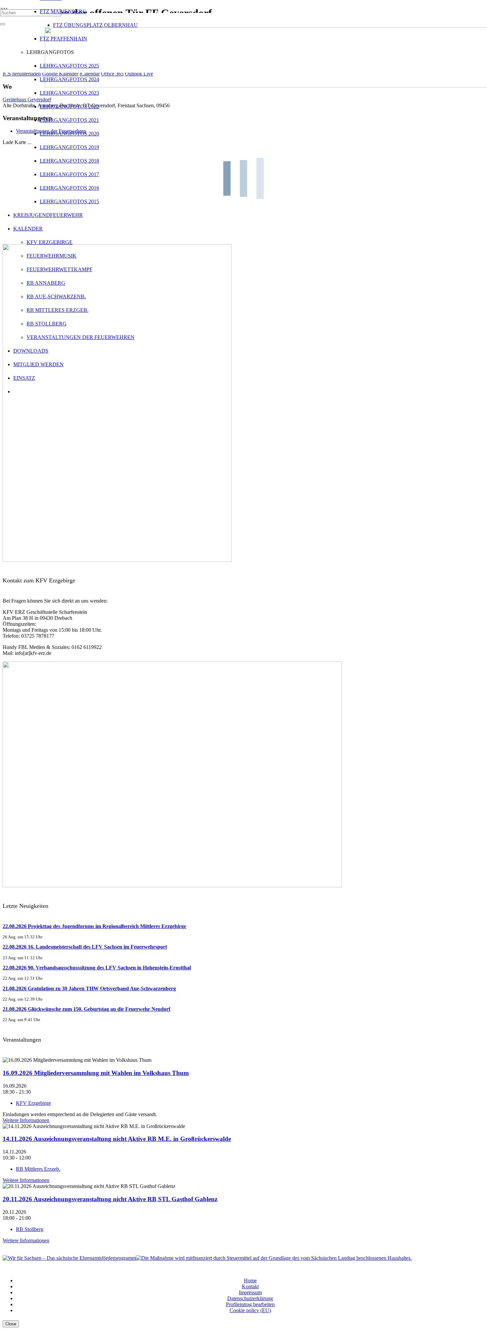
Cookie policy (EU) (250, 1310)
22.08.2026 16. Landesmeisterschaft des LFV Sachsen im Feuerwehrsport (85, 947)
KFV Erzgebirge (33, 1103)
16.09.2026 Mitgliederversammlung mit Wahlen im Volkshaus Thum (96, 1072)
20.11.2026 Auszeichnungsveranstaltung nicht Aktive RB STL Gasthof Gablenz (110, 1199)
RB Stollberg (29, 1229)
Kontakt (250, 1286)
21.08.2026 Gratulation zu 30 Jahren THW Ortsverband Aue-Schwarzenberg (89, 988)
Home (250, 1280)
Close (10, 1323)
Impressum (250, 1292)
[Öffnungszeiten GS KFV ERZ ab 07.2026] (172, 885)
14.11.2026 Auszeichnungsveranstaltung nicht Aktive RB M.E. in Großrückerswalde (117, 1138)
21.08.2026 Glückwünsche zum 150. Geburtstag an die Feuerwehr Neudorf (86, 1009)
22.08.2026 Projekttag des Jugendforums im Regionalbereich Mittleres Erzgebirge (94, 926)
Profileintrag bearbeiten (250, 1304)
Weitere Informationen (26, 1120)
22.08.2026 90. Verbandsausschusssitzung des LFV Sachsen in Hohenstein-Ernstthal (97, 967)
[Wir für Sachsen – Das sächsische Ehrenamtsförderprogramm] (69, 1258)
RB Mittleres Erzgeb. (38, 1169)
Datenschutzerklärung (250, 1298)
